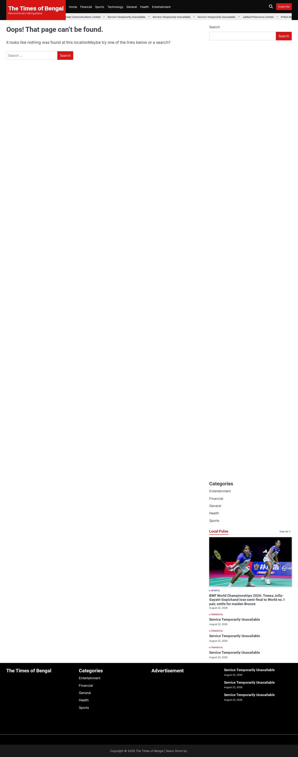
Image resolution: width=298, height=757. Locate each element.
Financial (86, 7)
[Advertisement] (250, 74)
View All (284, 531)
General (131, 7)
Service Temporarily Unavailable (124, 17)
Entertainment (161, 7)
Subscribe (284, 6)
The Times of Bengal (36, 8)
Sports (99, 7)
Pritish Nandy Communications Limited (75, 17)
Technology (115, 7)
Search (214, 27)
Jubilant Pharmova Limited (255, 17)
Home (73, 7)
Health (144, 7)
